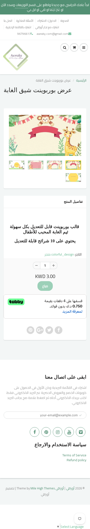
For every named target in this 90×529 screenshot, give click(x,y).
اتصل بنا (8, 21)
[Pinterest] (46, 432)
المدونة (64, 21)
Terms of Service (74, 455)
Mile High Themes (42, 488)
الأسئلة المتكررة (24, 21)
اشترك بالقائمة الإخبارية (18, 27)
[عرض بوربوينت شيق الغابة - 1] (45, 135)
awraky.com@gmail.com (52, 34)
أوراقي (70, 488)
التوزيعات (21, 5)
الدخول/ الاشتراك (46, 21)
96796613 (24, 34)
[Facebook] (34, 432)
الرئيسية (81, 80)
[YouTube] (69, 432)
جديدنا (56, 5)
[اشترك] (80, 415)
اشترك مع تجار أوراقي (47, 27)
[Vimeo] (80, 432)
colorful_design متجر (59, 254)
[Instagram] (57, 432)
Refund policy (76, 460)
